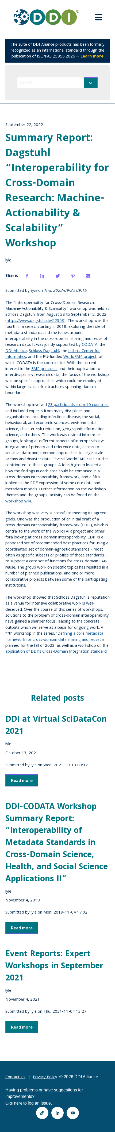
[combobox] (50, 82)
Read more (22, 780)
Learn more (91, 56)
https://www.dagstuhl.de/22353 (35, 321)
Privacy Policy (45, 1077)
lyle (8, 261)
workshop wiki (18, 501)
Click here (13, 1103)
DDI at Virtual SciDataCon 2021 (56, 726)
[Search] (91, 82)
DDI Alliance (16, 351)
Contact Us (15, 1077)
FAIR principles (44, 369)
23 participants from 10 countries (78, 405)
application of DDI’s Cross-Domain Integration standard (56, 651)
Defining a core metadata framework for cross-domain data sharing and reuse (54, 636)
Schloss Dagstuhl (44, 351)
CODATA (89, 345)
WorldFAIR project (80, 357)
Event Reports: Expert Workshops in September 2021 (54, 967)
